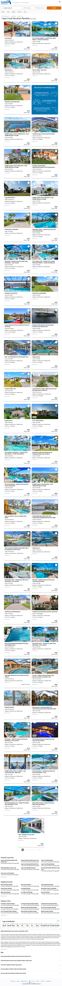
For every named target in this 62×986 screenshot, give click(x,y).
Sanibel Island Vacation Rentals (49, 903)
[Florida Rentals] (6, 4)
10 (38, 849)
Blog (18, 981)
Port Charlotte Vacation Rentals (9, 911)
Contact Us (48, 981)
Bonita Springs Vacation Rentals (29, 907)
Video (6, 290)
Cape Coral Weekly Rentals (47, 864)
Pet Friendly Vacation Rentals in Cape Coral (50, 868)
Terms (37, 981)
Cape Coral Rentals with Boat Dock (29, 864)
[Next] (42, 850)
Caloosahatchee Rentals (47, 884)
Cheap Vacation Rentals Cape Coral (30, 860)
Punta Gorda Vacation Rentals (48, 907)
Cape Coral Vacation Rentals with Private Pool (9, 860)
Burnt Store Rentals (26, 884)
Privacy (42, 981)
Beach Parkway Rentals (6, 884)
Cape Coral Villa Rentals (47, 860)
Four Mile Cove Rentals (26, 892)
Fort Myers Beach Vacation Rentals (29, 903)
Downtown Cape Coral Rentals (48, 888)
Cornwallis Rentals (25, 888)
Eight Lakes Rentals (6, 892)
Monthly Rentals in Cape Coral (8, 868)
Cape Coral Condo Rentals (7, 873)
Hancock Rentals (45, 892)
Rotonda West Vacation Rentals (29, 911)
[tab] (31, 956)
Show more (7, 45)
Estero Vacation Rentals (7, 907)
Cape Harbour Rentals (6, 888)
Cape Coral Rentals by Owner (28, 868)
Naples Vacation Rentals (47, 911)
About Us (13, 981)
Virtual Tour (8, 481)
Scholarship (24, 981)
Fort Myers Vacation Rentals (8, 903)
